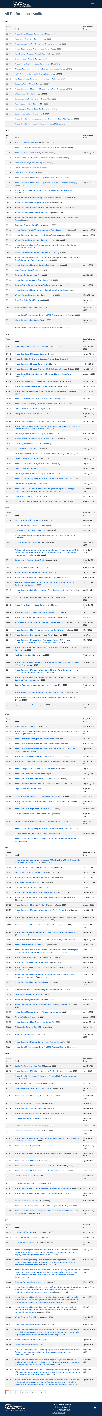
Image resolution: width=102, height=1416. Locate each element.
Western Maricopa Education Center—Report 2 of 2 (32, 240)
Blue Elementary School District (26, 449)
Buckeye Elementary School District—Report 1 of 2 (32, 868)
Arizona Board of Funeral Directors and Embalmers (32, 1113)
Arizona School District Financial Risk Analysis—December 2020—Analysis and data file (45, 1076)
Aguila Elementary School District (26, 655)
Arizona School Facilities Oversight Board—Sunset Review (35, 464)
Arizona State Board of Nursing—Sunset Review (31, 213)
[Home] (18, 4)
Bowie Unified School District (25, 1035)
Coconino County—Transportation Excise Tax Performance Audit (37, 285)
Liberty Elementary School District (27, 320)
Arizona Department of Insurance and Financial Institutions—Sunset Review (41, 391)
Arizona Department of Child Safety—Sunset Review (33, 578)
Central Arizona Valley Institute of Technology (31, 99)
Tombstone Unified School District (27, 84)
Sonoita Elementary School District (27, 168)
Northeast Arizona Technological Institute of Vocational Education (38, 501)
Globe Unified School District (25, 496)
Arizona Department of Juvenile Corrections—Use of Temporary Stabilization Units (43, 1005)
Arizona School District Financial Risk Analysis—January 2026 (36, 124)
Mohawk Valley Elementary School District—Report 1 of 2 (35, 253)
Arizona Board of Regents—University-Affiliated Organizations (36, 1012)
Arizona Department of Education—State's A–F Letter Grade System (38, 89)
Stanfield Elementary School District (27, 459)
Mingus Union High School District (27, 1103)
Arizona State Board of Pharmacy (26, 1161)
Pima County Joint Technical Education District (31, 109)
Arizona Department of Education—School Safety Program (35, 265)
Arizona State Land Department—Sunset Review (32, 280)
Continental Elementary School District (28, 1242)
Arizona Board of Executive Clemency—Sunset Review (34, 386)
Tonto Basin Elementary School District (28, 225)
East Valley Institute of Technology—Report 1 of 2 (32, 474)
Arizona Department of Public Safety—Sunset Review (33, 905)
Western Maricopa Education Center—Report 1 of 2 (32, 295)
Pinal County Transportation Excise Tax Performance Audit (35, 79)
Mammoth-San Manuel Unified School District (31, 346)
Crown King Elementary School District (28, 1183)
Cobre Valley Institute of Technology (27, 543)
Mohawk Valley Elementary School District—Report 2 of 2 (35, 158)
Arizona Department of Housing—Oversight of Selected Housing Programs (41, 369)
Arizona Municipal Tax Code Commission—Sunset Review (35, 44)
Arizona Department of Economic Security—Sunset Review (35, 178)
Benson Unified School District (25, 469)
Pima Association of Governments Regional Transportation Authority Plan (40, 821)
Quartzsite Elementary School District (28, 1126)
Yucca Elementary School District (26, 270)
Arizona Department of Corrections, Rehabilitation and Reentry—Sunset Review (42, 910)
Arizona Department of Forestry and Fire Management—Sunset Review (39, 630)
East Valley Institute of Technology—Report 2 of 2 (32, 434)
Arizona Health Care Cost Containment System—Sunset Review (37, 744)
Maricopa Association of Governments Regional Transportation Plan (38, 69)
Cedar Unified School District (25, 173)
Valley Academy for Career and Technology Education (33, 74)
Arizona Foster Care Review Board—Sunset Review (33, 64)
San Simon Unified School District (26, 114)
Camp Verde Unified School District (27, 1325)
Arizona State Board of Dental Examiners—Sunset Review (35, 756)
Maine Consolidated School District (27, 143)
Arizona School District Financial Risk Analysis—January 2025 (36, 328)
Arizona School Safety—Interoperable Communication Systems (37, 148)
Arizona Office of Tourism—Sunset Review (29, 945)
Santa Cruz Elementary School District (28, 1282)
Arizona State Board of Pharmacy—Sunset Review (32, 203)
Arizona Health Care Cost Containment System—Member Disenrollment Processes (44, 801)
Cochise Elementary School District (27, 1118)
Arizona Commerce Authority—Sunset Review (31, 573)
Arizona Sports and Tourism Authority (28, 153)
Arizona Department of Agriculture (27, 1146)
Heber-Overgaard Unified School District (29, 520)
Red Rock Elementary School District (28, 163)
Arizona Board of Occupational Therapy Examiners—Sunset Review (38, 198)
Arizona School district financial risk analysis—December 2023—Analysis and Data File (45, 535)
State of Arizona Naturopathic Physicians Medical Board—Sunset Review (40, 796)
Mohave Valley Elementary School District (29, 1027)
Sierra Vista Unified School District (27, 300)
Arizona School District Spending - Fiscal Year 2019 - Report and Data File (41, 1206)
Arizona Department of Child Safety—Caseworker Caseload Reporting (39, 1071)
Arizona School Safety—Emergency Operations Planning (34, 359)
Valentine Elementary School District (27, 883)
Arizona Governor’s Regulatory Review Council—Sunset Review (37, 404)
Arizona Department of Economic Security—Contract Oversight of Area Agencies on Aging (46, 183)
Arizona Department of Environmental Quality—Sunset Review (36, 925)
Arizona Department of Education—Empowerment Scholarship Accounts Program (43, 1188)
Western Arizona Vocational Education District (31, 834)
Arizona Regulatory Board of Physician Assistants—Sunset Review (38, 230)
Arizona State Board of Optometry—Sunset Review (32, 809)
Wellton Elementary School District (27, 1317)
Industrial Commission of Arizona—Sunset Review (32, 49)
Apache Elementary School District (27, 104)
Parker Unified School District (25, 1345)
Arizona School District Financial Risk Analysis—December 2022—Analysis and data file (45, 697)
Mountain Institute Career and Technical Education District (35, 439)
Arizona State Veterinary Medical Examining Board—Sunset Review (38, 208)
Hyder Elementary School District (26, 705)
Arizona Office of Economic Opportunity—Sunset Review (34, 739)
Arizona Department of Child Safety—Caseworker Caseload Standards (39, 1166)
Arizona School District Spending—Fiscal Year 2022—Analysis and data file (41, 692)
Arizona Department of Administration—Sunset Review (34, 635)
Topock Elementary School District (27, 1201)
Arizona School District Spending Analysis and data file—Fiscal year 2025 (40, 119)
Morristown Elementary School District (28, 530)
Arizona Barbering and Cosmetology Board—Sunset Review (35, 235)
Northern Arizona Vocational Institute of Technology (33, 597)
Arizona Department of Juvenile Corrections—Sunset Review (36, 893)
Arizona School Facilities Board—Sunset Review (32, 957)
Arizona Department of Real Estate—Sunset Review (33, 1022)
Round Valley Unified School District (27, 39)
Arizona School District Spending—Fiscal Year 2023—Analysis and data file (41, 479)
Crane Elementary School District (26, 59)
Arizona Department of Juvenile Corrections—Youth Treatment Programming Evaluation (45, 898)
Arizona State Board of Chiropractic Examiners (31, 354)
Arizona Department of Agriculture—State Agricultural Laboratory (37, 1193)
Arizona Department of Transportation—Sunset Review (34, 617)
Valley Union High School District (26, 308)
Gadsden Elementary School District (27, 1176)
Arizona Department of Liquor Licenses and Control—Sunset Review (38, 784)
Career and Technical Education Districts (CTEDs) (32, 1088)
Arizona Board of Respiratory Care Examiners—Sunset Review (36, 381)
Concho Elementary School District (27, 409)
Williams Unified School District (26, 94)
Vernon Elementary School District (27, 1083)
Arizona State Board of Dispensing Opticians (30, 1096)
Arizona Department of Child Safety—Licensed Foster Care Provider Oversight (42, 590)
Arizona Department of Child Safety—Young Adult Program (35, 421)
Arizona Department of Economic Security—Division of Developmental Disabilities (43, 190)
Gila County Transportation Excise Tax (28, 444)
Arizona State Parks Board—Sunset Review (30, 774)
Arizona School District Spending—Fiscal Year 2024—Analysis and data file (41, 315)
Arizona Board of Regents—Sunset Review (30, 34)
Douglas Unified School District (26, 1237)
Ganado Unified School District (25, 568)
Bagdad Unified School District (25, 789)
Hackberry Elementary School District (28, 1131)
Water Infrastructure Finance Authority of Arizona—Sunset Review (38, 940)
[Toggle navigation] (96, 4)
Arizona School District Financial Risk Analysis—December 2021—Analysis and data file (45, 839)
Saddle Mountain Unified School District (29, 1066)
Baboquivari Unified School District (27, 414)
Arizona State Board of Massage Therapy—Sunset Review (35, 779)
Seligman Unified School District (26, 275)
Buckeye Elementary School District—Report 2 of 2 (33, 814)
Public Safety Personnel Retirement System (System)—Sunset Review (39, 622)
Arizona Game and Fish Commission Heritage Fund (32, 878)
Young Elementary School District (26, 726)
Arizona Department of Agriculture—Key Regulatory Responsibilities (38, 1153)
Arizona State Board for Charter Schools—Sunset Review (34, 612)
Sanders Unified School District (26, 525)
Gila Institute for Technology (25, 888)
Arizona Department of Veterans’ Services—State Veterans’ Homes (38, 1042)
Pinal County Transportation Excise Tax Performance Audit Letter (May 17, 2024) (43, 454)
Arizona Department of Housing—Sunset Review (32, 364)
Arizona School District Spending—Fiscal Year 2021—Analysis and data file (41, 829)
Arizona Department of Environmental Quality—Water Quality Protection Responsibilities (45, 932)
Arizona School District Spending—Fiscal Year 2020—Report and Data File (40, 1047)
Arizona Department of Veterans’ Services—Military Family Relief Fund (39, 1171)
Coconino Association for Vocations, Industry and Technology (36, 685)
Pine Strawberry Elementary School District (30, 873)
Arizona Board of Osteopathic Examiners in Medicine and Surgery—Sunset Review (43, 374)
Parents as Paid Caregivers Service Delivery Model (33, 54)
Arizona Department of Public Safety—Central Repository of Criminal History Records (44, 967)
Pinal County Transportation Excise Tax (28, 995)
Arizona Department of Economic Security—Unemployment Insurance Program (42, 290)
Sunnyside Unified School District (26, 1232)
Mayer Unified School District (25, 1017)
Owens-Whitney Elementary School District (30, 560)
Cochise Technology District (25, 484)
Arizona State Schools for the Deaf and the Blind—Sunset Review (37, 761)
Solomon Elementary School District (27, 1340)
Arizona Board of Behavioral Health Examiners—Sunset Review (37, 399)
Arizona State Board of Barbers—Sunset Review (31, 982)
